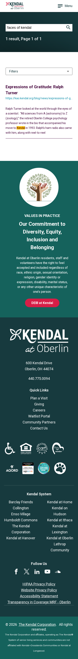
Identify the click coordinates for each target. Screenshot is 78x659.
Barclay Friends (21, 502)
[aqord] (12, 470)
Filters (13, 71)
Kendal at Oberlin (60, 538)
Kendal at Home (59, 502)
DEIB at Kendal (42, 303)
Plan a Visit (39, 398)
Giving (39, 404)
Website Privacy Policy (39, 590)
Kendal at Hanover (20, 538)
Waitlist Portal (39, 416)
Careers (39, 410)
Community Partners (39, 422)
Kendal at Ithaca (59, 520)
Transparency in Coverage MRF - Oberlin (39, 602)
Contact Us (39, 428)
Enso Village (20, 514)
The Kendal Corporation (37, 624)
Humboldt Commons (21, 520)
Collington (21, 508)
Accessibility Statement (39, 596)
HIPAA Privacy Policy (39, 584)
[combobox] (35, 27)
